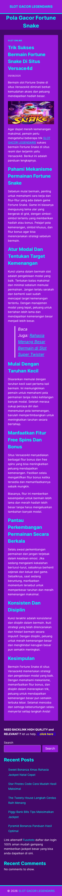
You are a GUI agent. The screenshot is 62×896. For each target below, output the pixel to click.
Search (8, 742)
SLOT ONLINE (15, 40)
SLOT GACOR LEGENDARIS (37, 891)
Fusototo (29, 840)
